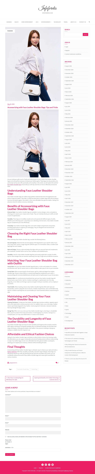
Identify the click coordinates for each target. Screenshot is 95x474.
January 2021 (69, 242)
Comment (8, 394)
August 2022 (69, 183)
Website (7, 429)
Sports (67, 309)
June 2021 (68, 224)
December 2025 (69, 69)
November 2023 (69, 128)
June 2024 (68, 110)
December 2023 (69, 125)
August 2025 (69, 84)
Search (67, 30)
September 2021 (70, 213)
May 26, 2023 (10, 104)
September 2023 (70, 136)
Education (68, 284)
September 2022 (70, 180)
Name (7, 415)
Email (7, 422)
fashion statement (12, 351)
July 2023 (68, 143)
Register (68, 50)
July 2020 (68, 250)
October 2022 (69, 176)
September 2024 (70, 99)
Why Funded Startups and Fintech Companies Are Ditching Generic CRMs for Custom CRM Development (75, 353)
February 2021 (69, 239)
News (67, 306)
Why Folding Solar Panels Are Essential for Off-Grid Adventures (75, 346)
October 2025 (69, 77)
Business (68, 276)
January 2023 (69, 165)
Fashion (67, 291)
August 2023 (69, 139)
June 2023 (68, 147)
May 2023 (68, 150)
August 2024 (69, 103)
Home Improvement (70, 298)
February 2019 (69, 257)
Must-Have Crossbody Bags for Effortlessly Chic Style (14, 378)
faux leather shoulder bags (14, 184)
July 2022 (68, 187)
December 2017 (69, 264)
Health (67, 295)
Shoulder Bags (34, 369)
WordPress (55, 470)
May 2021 (68, 228)
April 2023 (68, 154)
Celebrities (68, 280)
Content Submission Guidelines (73, 54)
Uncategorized (69, 320)
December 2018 (69, 261)
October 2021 (69, 209)
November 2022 (69, 172)
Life (66, 302)
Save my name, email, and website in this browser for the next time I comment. (27, 436)
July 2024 (68, 106)
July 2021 (68, 220)
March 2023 (68, 158)
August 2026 (69, 66)
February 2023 (69, 161)
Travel (67, 317)
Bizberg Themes (69, 470)
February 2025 (69, 95)
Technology (68, 313)
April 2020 (68, 253)
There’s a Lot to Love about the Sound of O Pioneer (76, 360)
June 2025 (68, 88)
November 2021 (69, 205)
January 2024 (69, 121)
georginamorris (13, 362)
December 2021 (69, 202)
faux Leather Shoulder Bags (23, 369)
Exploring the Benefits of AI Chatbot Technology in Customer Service (47, 378)
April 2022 (68, 198)
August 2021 (69, 217)
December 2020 (69, 246)
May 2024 (68, 114)
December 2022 (69, 169)
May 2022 (68, 194)
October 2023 (69, 132)
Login (67, 46)
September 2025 (70, 80)
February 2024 (69, 117)
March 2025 (68, 92)
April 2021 (68, 231)
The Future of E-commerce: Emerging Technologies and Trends (74, 340)
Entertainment (69, 287)
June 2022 (68, 191)
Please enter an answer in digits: (8, 441)
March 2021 (68, 235)
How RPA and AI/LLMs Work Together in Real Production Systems (76, 334)
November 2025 (69, 73)
